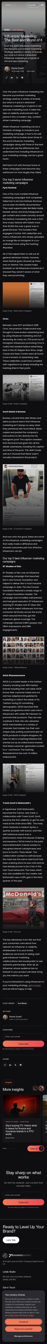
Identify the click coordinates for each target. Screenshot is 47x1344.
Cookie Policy (13, 1315)
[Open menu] (42, 5)
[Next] (41, 1088)
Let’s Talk (11, 1239)
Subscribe (24, 1043)
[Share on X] (17, 77)
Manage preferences (23, 1336)
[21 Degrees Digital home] (11, 5)
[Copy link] (6, 77)
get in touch (35, 985)
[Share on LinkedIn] (12, 77)
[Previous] (35, 1088)
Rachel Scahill (17, 68)
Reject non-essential (23, 1329)
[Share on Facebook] (22, 77)
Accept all (23, 1322)
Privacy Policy (28, 1315)
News (7, 30)
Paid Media (22, 1003)
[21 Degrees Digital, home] (23, 1255)
